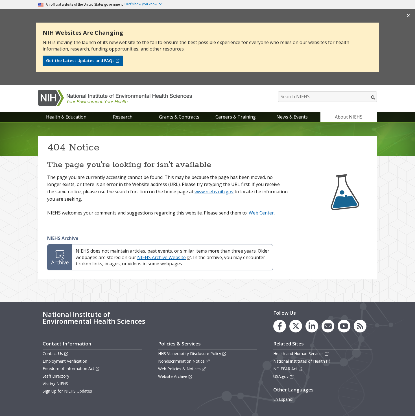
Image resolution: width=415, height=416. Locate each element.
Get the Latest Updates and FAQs (80, 60)
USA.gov (281, 376)
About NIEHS (348, 117)
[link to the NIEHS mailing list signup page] (328, 326)
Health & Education (66, 117)
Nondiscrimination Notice (181, 361)
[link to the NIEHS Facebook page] (279, 326)
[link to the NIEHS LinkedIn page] (311, 326)
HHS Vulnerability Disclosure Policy (189, 353)
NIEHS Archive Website (161, 257)
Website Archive (172, 376)
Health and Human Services (298, 353)
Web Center (261, 213)
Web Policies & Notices (179, 368)
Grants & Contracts (179, 117)
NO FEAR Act (285, 368)
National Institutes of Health (299, 361)
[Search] (373, 97)
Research (122, 117)
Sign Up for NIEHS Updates (67, 391)
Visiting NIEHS (55, 383)
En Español (283, 399)
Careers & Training (235, 117)
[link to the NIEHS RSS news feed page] (360, 326)
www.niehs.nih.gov (214, 192)
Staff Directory (56, 376)
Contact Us (53, 353)
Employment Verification (65, 361)
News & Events (292, 117)
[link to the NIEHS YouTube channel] (344, 326)
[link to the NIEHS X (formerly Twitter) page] (295, 326)
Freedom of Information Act (68, 368)
